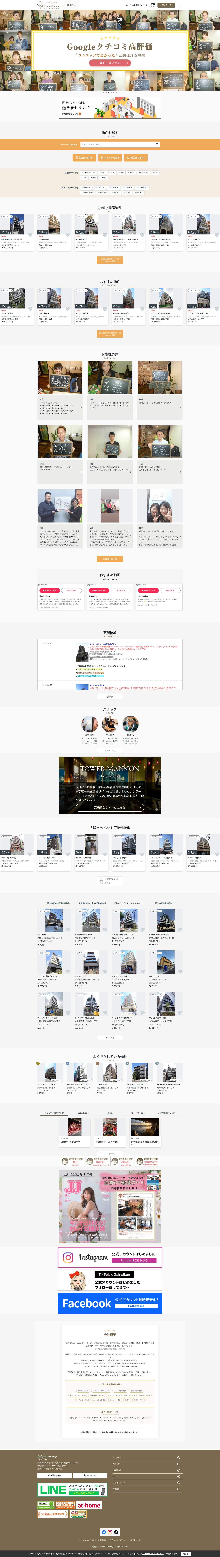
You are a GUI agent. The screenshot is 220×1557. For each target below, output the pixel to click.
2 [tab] (106, 92)
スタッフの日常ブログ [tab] (54, 1113)
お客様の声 (117, 1470)
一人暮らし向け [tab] (82, 1113)
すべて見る (110, 1038)
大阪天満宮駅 (144, 172)
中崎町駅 (103, 178)
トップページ (118, 1458)
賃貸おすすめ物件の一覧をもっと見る (110, 334)
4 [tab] (111, 92)
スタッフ (143, 5)
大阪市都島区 (127, 187)
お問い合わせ (165, 5)
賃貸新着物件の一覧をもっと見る (110, 260)
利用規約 (103, 1540)
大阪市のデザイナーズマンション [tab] (127, 903)
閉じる (185, 1554)
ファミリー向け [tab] (138, 1113)
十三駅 (121, 172)
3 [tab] (108, 92)
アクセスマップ (119, 1483)
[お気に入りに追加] (30, 235)
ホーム (129, 5)
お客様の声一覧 (110, 559)
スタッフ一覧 (110, 750)
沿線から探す (86, 157)
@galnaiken (42, 585)
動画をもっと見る (49, 590)
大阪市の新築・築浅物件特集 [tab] (57, 903)
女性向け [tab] (110, 1113)
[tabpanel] (110, 50)
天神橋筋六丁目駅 (88, 172)
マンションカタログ (88, 1540)
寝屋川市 (127, 193)
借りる (70, 5)
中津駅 (155, 172)
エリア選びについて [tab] (166, 1113)
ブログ (115, 1476)
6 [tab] (116, 92)
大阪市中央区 (102, 193)
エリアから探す (112, 157)
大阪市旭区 (139, 193)
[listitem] (54, 232)
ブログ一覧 (110, 1154)
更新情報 (110, 697)
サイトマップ (135, 1540)
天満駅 (93, 178)
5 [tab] (113, 92)
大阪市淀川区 (99, 187)
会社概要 (135, 5)
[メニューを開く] (180, 5)
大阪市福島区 (113, 187)
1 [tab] (103, 92)
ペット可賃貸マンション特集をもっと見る (109, 881)
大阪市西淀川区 (87, 193)
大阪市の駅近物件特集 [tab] (162, 903)
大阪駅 (101, 172)
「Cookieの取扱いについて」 (152, 1554)
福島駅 (84, 178)
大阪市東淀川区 (142, 187)
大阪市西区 (116, 193)
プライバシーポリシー (118, 1540)
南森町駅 (111, 172)
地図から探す (137, 157)
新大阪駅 (131, 172)
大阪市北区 (86, 187)
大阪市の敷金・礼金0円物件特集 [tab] (92, 903)
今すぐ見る (71, 590)
